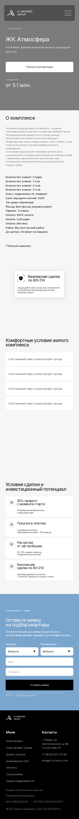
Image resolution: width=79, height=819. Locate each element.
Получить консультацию (39, 66)
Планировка (49, 644)
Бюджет (11, 644)
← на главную (13, 28)
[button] (30, 796)
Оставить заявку (39, 685)
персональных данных (26, 695)
